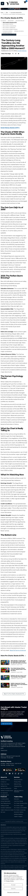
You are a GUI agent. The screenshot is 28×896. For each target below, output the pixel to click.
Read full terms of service (18, 650)
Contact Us (3, 781)
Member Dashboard (6, 807)
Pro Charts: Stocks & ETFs (16, 12)
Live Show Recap (20, 20)
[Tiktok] (18, 773)
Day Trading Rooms (6, 803)
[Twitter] (6, 773)
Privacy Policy (17, 781)
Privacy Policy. (10, 881)
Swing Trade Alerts (5, 801)
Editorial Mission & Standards (18, 791)
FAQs (15, 788)
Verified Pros (4, 786)
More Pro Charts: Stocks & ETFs (12, 656)
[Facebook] (12, 773)
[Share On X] (13, 54)
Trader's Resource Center (7, 810)
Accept (13, 885)
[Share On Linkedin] (19, 54)
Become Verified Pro (6, 788)
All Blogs (3, 20)
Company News (5, 795)
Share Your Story (5, 784)
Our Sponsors (4, 792)
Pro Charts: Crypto (8, 24)
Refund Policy (17, 784)
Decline (13, 888)
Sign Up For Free (6, 723)
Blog (7, 12)
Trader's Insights (7, 32)
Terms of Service (18, 779)
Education (11, 20)
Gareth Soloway (22, 50)
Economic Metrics (7, 31)
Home (2, 12)
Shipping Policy (18, 786)
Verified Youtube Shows (7, 790)
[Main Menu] (2, 3)
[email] (21, 773)
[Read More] (4, 750)
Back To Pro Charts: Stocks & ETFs (14, 694)
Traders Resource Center (9, 34)
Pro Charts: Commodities (9, 26)
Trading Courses (5, 805)
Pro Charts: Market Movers (10, 29)
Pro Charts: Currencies (9, 27)
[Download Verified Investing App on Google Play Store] (20, 770)
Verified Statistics (19, 31)
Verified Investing (5, 779)
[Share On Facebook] (16, 54)
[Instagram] (15, 773)
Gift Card (3, 812)
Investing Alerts (5, 799)
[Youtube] (9, 773)
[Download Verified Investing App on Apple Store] (7, 770)
